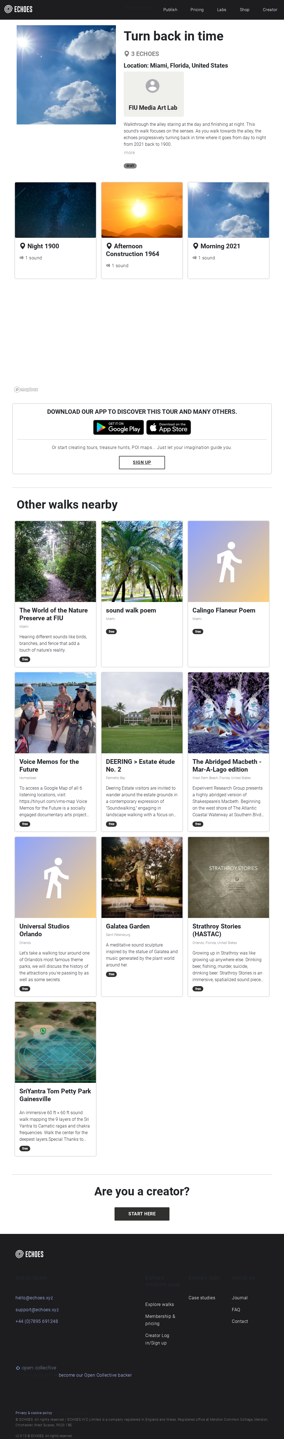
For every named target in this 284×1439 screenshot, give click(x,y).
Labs (222, 9)
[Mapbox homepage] (26, 389)
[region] (142, 339)
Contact (240, 1321)
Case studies (202, 1297)
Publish (170, 9)
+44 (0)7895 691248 (37, 1321)
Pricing (197, 9)
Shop (245, 9)
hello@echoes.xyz (34, 1297)
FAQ (236, 1309)
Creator (270, 9)
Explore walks (159, 1304)
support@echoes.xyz (37, 1309)
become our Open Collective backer (95, 1375)
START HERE (142, 1213)
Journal (240, 1297)
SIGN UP (142, 462)
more (129, 152)
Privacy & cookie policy (34, 1413)
